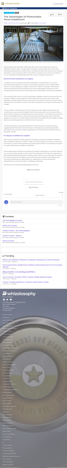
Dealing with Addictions (8, 345)
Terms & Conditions (8, 308)
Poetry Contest (8, 241)
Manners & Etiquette (7, 398)
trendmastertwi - (7, 283)
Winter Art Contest (10, 225)
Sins (3, 442)
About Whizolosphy (8, 304)
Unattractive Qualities (7, 461)
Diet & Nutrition (6, 353)
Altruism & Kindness (7, 325)
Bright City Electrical (10, 23)
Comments (42, 23)
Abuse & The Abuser (7, 314)
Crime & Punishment (7, 339)
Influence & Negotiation (7, 386)
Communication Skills (7, 336)
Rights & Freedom (6, 431)
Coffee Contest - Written (12, 236)
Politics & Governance (7, 425)
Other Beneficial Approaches (9, 406)
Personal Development (7, 423)
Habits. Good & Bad (7, 373)
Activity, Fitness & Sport (8, 320)
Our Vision (5, 306)
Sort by (61, 192)
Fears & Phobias (6, 367)
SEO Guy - (5, 273)
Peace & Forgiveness (7, 417)
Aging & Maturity (6, 323)
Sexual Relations (6, 439)
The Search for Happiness (8, 450)
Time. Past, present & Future (9, 453)
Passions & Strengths (7, 414)
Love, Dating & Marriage (8, 395)
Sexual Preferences (6, 436)
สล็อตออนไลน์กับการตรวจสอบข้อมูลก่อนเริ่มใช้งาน (19, 272)
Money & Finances (6, 400)
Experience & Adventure (8, 361)
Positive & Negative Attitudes (9, 428)
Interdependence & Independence (10, 389)
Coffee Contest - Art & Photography (16, 231)
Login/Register (58, 4)
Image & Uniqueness (7, 381)
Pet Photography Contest (12, 220)
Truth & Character (6, 459)
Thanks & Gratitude (7, 445)
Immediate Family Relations (9, 384)
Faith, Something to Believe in (9, 364)
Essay (17, 12)
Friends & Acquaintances (8, 370)
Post (60, 205)
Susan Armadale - (7, 261)
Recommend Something (33, 182)
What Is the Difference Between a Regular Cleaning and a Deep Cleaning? (31, 260)
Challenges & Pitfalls (7, 331)
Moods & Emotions (6, 403)
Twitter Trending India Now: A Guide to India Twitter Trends (26, 282)
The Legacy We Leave (7, 448)
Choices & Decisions (9, 12)
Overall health (5, 411)
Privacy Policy (6, 310)
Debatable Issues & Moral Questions (10, 348)
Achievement (5, 317)
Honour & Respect (6, 375)
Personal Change (6, 420)
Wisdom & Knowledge (7, 464)
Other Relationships (7, 409)
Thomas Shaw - (6, 268)
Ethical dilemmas (6, 359)
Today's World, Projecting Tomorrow (11, 456)
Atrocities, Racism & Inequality (9, 328)
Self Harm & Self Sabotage (8, 434)
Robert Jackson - (7, 278)
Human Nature (6, 378)
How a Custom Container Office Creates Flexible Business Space (27, 277)
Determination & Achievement (9, 350)
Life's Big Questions (7, 392)
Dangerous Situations (7, 342)
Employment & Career (7, 356)
